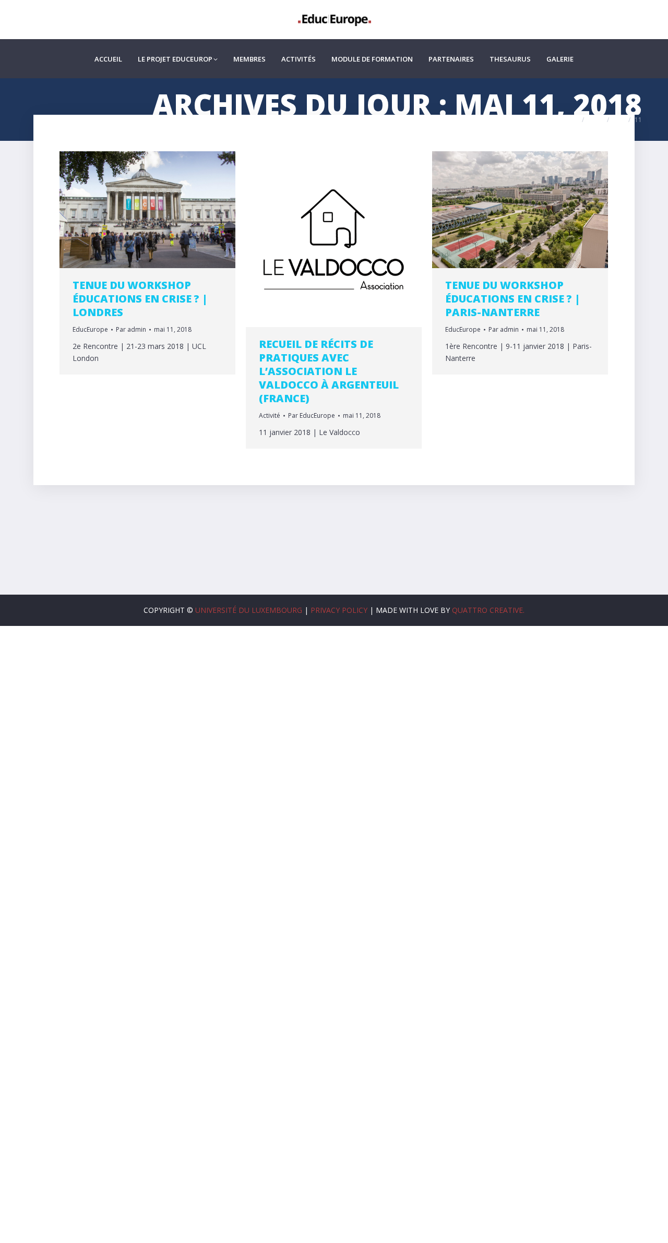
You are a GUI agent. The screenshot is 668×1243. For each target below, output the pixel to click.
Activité (269, 415)
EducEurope (90, 329)
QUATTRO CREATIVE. (488, 610)
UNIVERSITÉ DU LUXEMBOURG (248, 610)
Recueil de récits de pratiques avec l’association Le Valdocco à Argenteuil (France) (329, 371)
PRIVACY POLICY (339, 610)
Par (131, 329)
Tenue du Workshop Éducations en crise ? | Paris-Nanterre (512, 298)
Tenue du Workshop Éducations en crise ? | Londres (140, 298)
